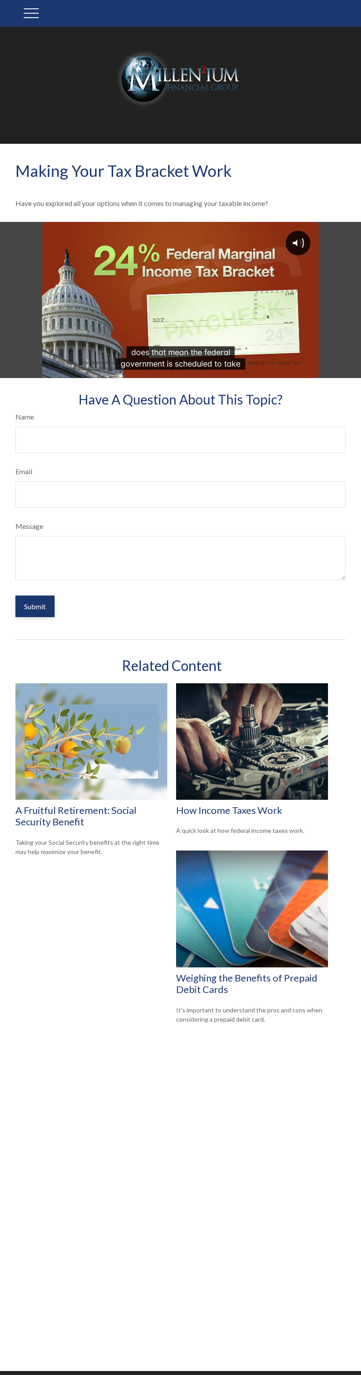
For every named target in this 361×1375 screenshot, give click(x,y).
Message (29, 526)
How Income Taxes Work (229, 810)
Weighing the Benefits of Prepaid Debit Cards (246, 983)
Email (23, 471)
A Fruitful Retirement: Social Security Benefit (75, 816)
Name (24, 416)
